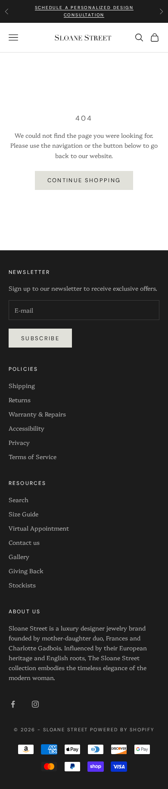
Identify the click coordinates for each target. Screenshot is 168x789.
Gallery (19, 556)
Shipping (22, 385)
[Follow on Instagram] (35, 704)
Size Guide (23, 513)
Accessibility (26, 428)
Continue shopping (84, 180)
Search (18, 499)
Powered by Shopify (122, 730)
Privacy (19, 442)
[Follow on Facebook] (13, 704)
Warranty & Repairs (37, 414)
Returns (20, 399)
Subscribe (40, 338)
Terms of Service (32, 456)
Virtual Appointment (39, 528)
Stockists (22, 585)
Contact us (24, 542)
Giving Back (26, 570)
